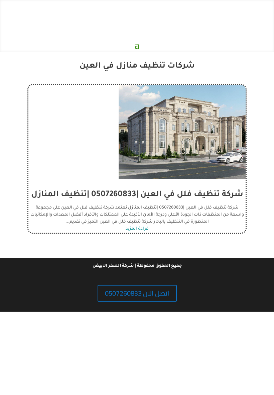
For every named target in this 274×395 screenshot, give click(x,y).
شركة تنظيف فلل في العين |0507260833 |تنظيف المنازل (137, 194)
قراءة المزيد (137, 229)
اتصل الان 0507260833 (137, 293)
